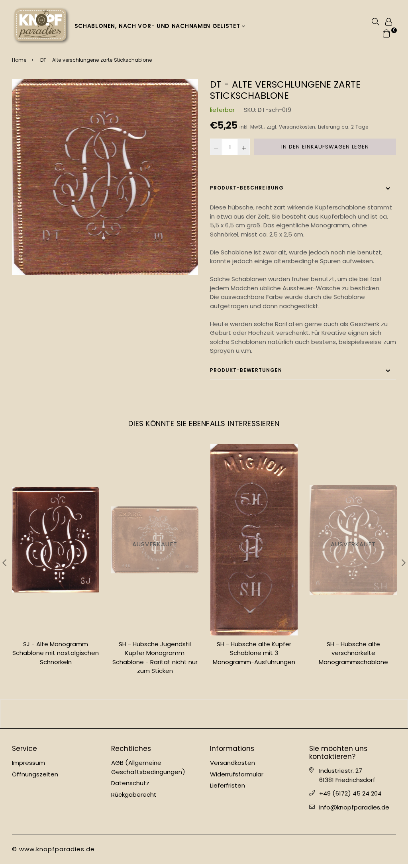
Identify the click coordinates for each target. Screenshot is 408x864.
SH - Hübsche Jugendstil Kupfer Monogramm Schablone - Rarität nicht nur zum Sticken (55, 657)
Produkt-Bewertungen (246, 370)
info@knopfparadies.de (354, 807)
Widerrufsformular (236, 774)
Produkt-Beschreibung (247, 187)
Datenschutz (130, 783)
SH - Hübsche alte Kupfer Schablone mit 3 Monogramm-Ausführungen (155, 653)
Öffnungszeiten (35, 774)
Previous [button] (4, 562)
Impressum (28, 762)
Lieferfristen (227, 785)
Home (19, 60)
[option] (105, 177)
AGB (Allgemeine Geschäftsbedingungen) (148, 767)
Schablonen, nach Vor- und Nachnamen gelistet (158, 26)
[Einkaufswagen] (386, 33)
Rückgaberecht (134, 794)
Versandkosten (297, 127)
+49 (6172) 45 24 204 (350, 793)
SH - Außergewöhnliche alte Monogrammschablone (353, 648)
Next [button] (403, 562)
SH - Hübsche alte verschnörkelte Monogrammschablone (254, 653)
